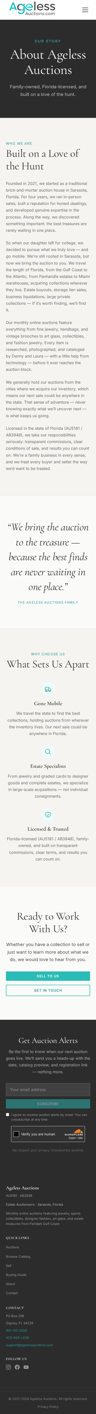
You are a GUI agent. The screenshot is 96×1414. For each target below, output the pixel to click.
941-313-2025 (16, 1330)
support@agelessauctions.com (29, 1345)
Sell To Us (48, 976)
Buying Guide (16, 1275)
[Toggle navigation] (85, 10)
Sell (8, 1266)
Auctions (12, 1247)
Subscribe (48, 1104)
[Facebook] (17, 1367)
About (10, 1284)
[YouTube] (26, 1367)
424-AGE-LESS (17, 1338)
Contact (12, 1293)
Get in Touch (48, 990)
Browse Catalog (18, 1256)
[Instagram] (8, 1367)
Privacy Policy (48, 1407)
